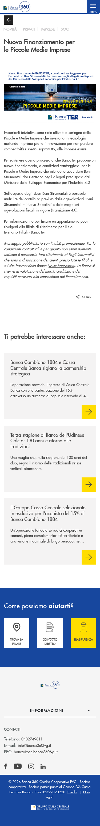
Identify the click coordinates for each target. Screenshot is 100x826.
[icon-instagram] (31, 766)
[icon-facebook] (5, 766)
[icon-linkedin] (43, 766)
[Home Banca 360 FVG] (17, 6)
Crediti (72, 791)
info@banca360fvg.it (34, 745)
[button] (93, 6)
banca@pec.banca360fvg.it (35, 751)
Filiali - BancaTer (32, 232)
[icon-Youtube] (18, 766)
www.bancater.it (61, 265)
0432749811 (32, 739)
